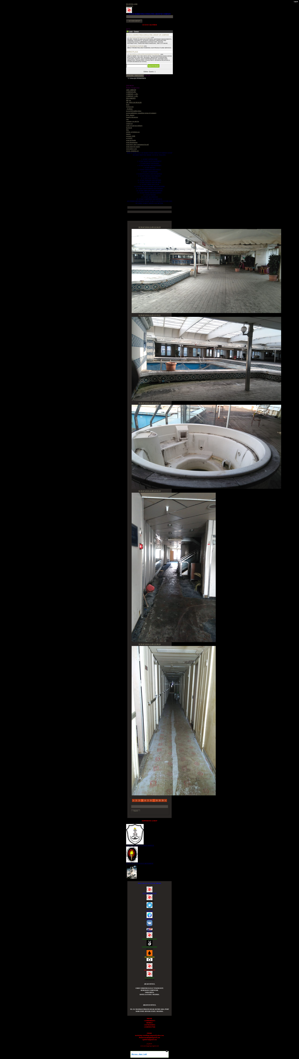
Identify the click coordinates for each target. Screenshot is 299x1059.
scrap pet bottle (131, 140)
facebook (129, 128)
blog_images (130, 115)
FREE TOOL (139, 75)
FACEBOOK (149, 919)
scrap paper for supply (133, 146)
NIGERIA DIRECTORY (149, 939)
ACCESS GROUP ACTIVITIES (140, 37)
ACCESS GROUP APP (149, 893)
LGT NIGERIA (149, 978)
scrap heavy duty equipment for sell (137, 144)
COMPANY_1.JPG (132, 94)
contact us (129, 123)
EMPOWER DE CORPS (149, 947)
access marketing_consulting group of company (141, 113)
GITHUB (149, 962)
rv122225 (129, 138)
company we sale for (132, 121)
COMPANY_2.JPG (132, 96)
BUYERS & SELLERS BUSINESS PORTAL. (145, 54)
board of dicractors (132, 117)
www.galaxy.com (131, 149)
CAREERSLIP (149, 901)
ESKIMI (149, 931)
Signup (136, 31)
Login (131, 31)
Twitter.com (129, 107)
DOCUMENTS (130, 98)
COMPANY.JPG (131, 92)
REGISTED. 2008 (131, 4)
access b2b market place (133, 111)
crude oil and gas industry (134, 125)
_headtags (129, 109)
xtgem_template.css (132, 151)
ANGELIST (149, 949)
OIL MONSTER (149, 957)
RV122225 (129, 6)
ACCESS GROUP (149, 970)
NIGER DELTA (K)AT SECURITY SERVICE (140, 845)
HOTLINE (130, 75)
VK (149, 927)
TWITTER (149, 911)
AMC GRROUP (131, 90)
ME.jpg (128, 100)
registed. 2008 (130, 136)
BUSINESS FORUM (136, 46)
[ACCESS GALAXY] (131, 872)
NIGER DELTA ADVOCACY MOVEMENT (139, 863)
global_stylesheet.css (133, 132)
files (127, 130)
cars (127, 119)
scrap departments (131, 142)
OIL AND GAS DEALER (134, 102)
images (128, 134)
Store (127, 104)
